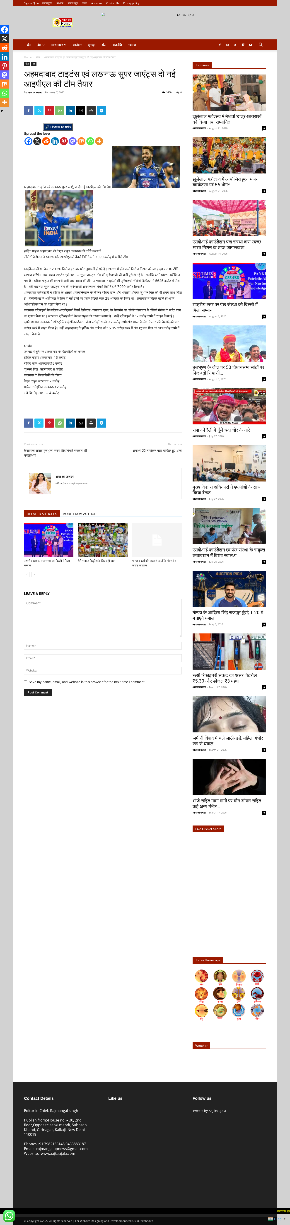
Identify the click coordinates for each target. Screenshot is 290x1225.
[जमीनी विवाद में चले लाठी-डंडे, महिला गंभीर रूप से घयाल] (229, 714)
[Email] (80, 110)
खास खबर (57, 45)
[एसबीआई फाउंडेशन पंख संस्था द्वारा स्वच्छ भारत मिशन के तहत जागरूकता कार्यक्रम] (229, 218)
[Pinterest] (49, 110)
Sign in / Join (31, 3)
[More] (99, 141)
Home (28, 57)
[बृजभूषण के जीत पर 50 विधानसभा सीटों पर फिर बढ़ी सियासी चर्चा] (229, 343)
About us (96, 3)
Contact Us (112, 3)
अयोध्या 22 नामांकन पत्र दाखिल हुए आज (157, 451)
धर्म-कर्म (59, 3)
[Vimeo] (242, 44)
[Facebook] (219, 44)
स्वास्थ (132, 45)
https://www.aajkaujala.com (72, 483)
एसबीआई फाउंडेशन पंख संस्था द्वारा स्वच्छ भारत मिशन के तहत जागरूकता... (227, 244)
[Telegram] (101, 110)
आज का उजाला (34, 92)
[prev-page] (27, 574)
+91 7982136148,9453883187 (61, 1143)
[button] (260, 45)
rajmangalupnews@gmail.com (62, 1148)
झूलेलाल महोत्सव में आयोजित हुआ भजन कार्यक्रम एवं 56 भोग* (226, 182)
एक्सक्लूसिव (47, 3)
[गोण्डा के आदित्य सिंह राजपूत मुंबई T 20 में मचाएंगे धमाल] (229, 589)
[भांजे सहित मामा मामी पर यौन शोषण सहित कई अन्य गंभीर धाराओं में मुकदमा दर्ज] (229, 777)
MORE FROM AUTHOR (80, 514)
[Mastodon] (73, 141)
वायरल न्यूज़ (73, 3)
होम (29, 45)
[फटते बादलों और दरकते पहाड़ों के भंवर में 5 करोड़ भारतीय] (157, 540)
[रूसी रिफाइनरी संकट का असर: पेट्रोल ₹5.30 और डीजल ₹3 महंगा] (229, 651)
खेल (104, 45)
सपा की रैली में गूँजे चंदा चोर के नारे (221, 430)
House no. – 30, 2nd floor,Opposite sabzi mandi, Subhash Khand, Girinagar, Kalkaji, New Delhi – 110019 (55, 1127)
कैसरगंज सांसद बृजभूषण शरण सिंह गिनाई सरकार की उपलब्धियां (55, 453)
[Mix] (81, 141)
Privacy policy (131, 3)
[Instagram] (227, 44)
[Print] (91, 110)
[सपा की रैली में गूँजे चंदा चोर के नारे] (229, 406)
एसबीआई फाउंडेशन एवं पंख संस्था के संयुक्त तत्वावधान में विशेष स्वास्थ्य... (229, 552)
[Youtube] (250, 44)
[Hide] (2, 111)
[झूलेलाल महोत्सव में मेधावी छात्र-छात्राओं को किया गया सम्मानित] (229, 93)
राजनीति (117, 45)
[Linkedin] (70, 110)
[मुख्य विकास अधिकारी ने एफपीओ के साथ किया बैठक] (229, 463)
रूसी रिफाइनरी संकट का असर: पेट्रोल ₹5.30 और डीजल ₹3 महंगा (225, 678)
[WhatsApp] (59, 110)
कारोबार (77, 45)
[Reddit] (46, 141)
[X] (37, 141)
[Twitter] (235, 44)
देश (39, 45)
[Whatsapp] (90, 141)
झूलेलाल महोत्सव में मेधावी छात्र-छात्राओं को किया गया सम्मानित (227, 119)
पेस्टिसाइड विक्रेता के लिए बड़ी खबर (97, 561)
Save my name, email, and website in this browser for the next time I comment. (87, 682)
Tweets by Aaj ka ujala (209, 1111)
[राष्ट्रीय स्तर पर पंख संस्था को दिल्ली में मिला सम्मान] (48, 540)
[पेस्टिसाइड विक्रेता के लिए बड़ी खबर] (103, 540)
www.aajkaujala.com (58, 1153)
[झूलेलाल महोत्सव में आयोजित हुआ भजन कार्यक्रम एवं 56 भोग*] (229, 155)
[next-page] (34, 574)
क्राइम (91, 45)
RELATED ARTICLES (42, 514)
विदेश (84, 3)
